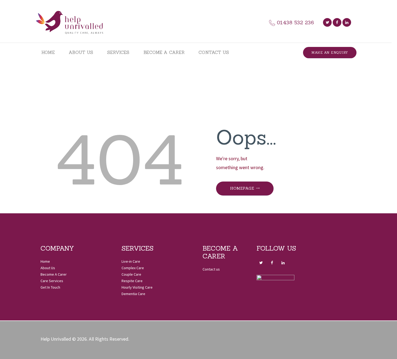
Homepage (242, 188)
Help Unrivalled (56, 339)
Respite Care (132, 280)
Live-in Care (131, 261)
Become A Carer (54, 274)
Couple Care (131, 274)
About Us (48, 267)
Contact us (211, 269)
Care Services (52, 280)
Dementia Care (133, 293)
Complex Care (133, 267)
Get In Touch (50, 287)
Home (45, 261)
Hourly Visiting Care (137, 287)
